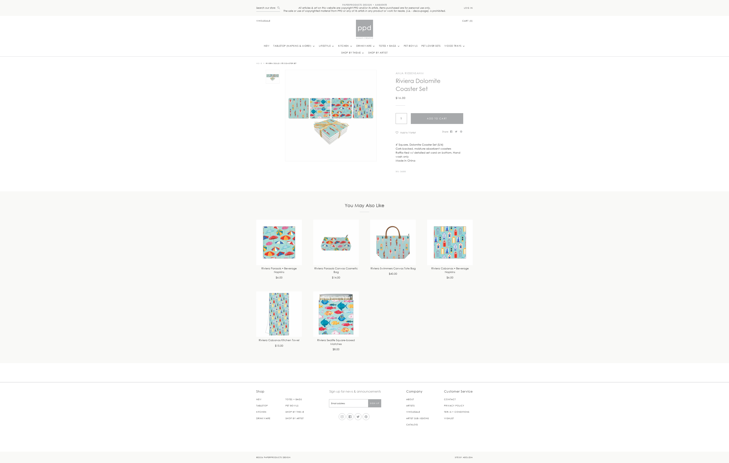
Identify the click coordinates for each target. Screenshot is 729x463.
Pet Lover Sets (431, 45)
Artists (410, 405)
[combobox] (266, 7)
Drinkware (364, 45)
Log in (468, 7)
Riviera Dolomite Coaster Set (281, 63)
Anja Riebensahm (410, 73)
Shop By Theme (351, 52)
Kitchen (344, 45)
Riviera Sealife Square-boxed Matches (336, 342)
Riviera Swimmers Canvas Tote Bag (393, 268)
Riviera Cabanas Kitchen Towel (279, 340)
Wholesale (263, 20)
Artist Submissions (417, 418)
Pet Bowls (411, 45)
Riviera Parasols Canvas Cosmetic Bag (336, 270)
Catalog (412, 424)
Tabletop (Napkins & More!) (292, 45)
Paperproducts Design (277, 457)
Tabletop (262, 405)
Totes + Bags (388, 45)
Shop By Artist (378, 52)
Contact (450, 399)
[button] (417, 132)
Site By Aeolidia (464, 457)
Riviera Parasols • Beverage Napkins (279, 270)
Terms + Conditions (456, 411)
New (267, 45)
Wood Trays (453, 45)
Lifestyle (325, 45)
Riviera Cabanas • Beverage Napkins (450, 270)
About (410, 399)
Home (259, 63)
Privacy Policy (454, 405)
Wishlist (449, 418)
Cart (467, 20)
